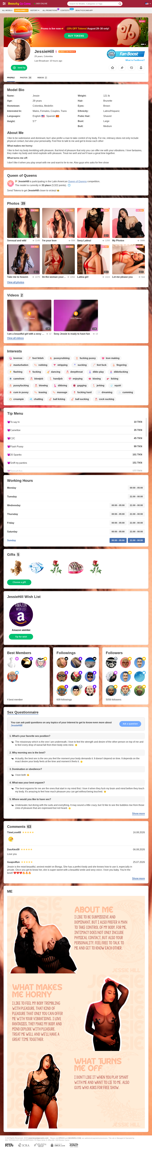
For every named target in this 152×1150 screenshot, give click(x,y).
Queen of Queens (77, 181)
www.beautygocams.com (38, 1138)
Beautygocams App (84, 10)
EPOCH (62, 1138)
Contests (64, 10)
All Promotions (50, 10)
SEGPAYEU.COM (74, 1138)
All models (7, 10)
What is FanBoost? (135, 60)
